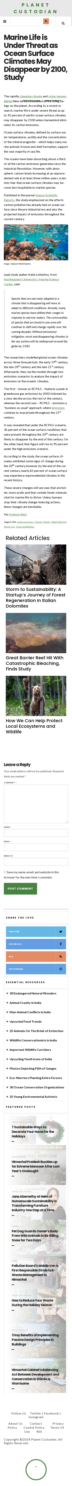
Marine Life (9, 526)
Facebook (15, 944)
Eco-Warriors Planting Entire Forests (36, 1078)
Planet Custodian (36, 8)
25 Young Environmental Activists (33, 1096)
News (14, 1261)
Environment (19, 1157)
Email (8, 841)
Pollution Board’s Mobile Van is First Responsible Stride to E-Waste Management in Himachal (35, 1273)
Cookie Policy (34, 1427)
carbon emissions (25, 522)
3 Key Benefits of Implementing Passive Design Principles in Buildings (35, 1340)
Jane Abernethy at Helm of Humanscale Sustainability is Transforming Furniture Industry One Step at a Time (34, 1203)
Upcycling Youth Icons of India (31, 1059)
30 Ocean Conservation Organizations (37, 1087)
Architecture (20, 1330)
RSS (11, 956)
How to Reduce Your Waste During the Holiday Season (32, 1302)
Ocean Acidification (25, 526)
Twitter (14, 931)
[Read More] (14, 1141)
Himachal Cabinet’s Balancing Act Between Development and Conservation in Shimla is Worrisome (35, 1377)
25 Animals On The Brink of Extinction (36, 1031)
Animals (16, 1226)
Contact (36, 1423)
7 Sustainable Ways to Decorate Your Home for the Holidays (33, 1132)
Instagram (16, 969)
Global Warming (58, 522)
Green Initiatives (21, 1122)
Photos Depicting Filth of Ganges (33, 1068)
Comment (10, 783)
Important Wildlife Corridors (30, 1049)
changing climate (30, 96)
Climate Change (42, 522)
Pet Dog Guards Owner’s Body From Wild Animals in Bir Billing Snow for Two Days (35, 1236)
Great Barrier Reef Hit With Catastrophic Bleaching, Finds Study (34, 663)
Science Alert (18, 514)
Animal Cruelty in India (25, 1002)
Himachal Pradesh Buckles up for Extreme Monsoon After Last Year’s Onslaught (36, 1166)
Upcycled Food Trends (26, 1021)
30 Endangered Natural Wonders (33, 993)
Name (8, 827)
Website (8, 856)
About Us (15, 1423)
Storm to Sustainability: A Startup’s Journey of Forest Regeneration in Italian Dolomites (35, 597)
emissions (58, 408)
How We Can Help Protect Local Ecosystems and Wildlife (34, 726)
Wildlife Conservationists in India (33, 1040)
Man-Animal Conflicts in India (30, 1012)
